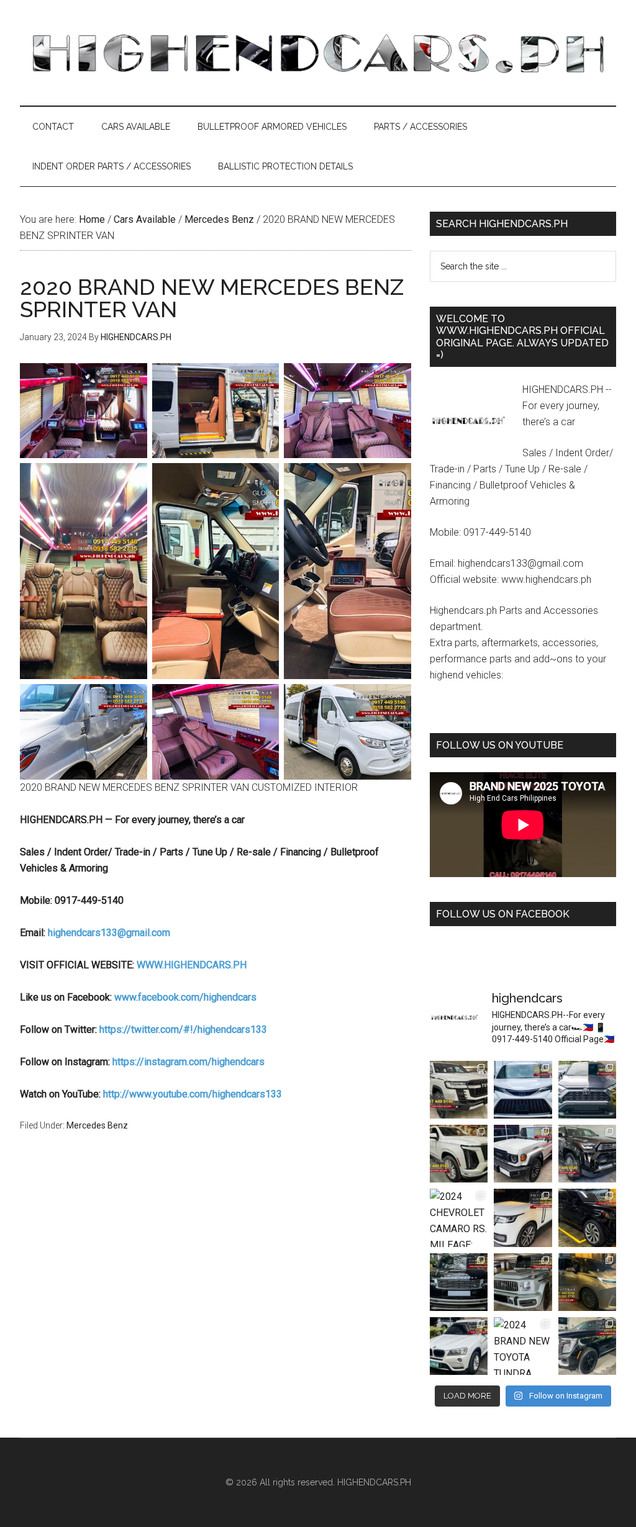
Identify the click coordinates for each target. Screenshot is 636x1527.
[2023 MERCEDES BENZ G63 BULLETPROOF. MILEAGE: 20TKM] (523, 1282)
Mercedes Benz (97, 1125)
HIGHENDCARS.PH (318, 53)
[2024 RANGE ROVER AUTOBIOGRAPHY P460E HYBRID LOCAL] (459, 1282)
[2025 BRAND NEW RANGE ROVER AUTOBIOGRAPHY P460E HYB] (523, 1217)
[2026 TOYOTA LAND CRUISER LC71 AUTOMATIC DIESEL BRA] (523, 1153)
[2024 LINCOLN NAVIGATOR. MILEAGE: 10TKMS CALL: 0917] (587, 1217)
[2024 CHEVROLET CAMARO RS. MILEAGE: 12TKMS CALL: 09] (459, 1217)
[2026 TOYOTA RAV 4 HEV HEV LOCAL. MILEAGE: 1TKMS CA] (587, 1090)
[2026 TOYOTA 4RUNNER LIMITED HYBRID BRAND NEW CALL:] (587, 1153)
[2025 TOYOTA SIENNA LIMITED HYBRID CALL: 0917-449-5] (523, 1090)
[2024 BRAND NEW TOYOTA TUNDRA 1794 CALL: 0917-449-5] (523, 1346)
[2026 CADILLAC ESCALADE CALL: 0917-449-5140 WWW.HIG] (459, 1153)
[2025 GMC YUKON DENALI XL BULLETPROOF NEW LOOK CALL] (587, 1346)
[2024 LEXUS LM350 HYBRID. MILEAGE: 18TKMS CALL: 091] (587, 1282)
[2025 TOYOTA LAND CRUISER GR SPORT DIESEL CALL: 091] (459, 1090)
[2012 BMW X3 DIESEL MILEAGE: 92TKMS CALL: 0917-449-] (459, 1346)
